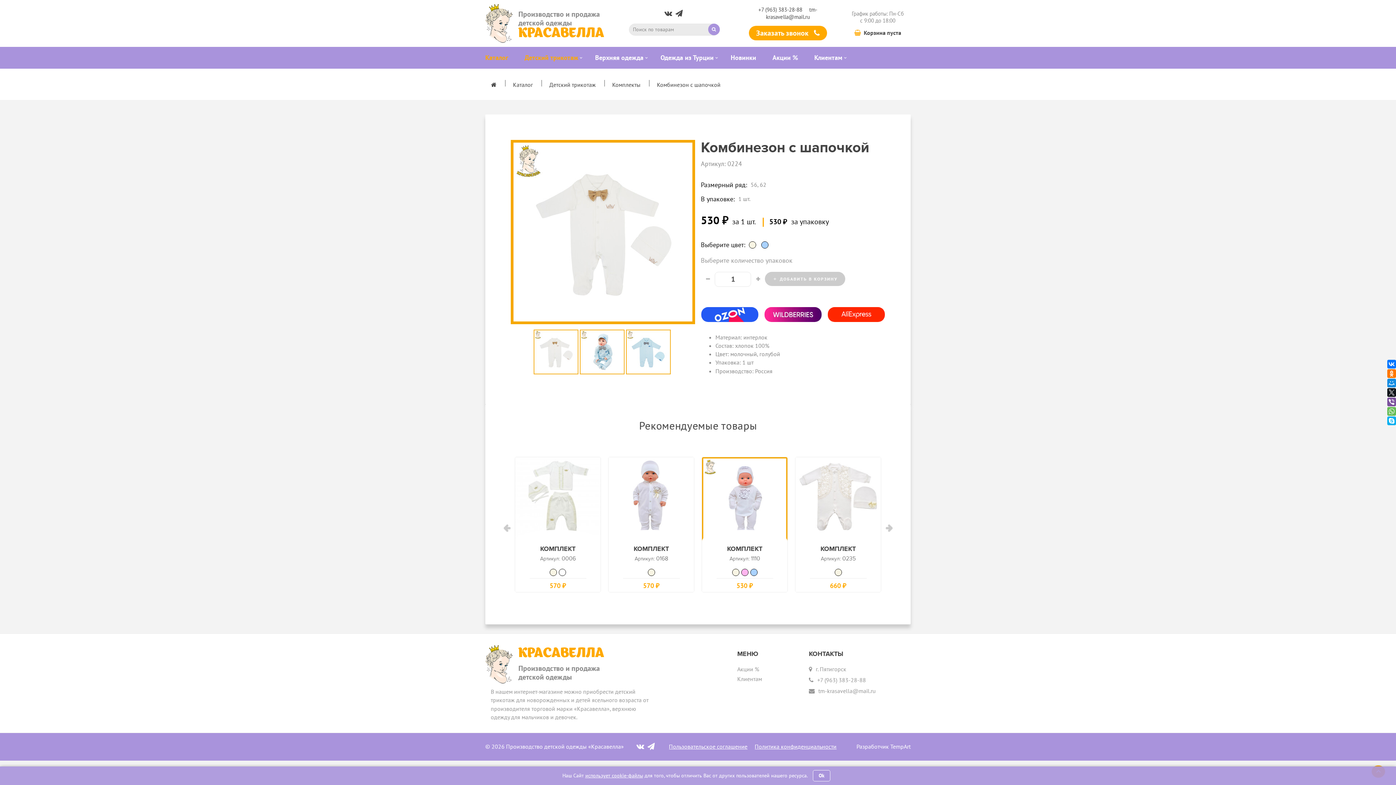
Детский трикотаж (572, 84)
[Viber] (1391, 402)
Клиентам (749, 679)
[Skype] (1391, 420)
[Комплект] (558, 500)
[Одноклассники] (1391, 373)
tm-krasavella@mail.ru (792, 13)
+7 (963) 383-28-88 (780, 9)
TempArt (900, 746)
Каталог (523, 84)
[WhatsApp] (1391, 411)
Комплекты (626, 84)
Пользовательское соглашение (708, 746)
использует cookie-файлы (614, 775)
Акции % (748, 669)
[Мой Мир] (1391, 383)
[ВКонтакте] (1391, 364)
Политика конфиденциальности (796, 746)
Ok (822, 775)
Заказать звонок (783, 33)
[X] (1391, 392)
